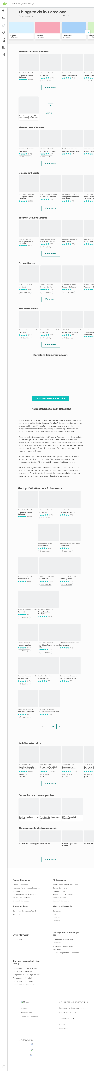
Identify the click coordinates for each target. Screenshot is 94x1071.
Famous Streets (27, 263)
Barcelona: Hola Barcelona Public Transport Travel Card (70, 768)
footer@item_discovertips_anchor (73, 1008)
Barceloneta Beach (25, 579)
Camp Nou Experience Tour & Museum (24, 912)
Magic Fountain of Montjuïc (26, 242)
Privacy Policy (26, 1012)
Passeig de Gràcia (69, 287)
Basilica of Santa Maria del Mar (49, 646)
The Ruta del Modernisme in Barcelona (50, 818)
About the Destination (63, 906)
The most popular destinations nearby (38, 828)
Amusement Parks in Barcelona (65, 885)
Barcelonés (57, 921)
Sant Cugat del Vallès (69, 845)
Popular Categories (21, 880)
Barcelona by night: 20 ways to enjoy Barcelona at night (28, 116)
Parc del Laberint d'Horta (72, 151)
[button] (87, 32)
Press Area (63, 1029)
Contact (62, 1024)
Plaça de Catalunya (47, 241)
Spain (55, 914)
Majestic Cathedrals (29, 173)
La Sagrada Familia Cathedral (26, 76)
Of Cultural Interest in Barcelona (25, 894)
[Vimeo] (28, 1035)
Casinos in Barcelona (61, 898)
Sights (13, 35)
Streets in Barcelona (21, 891)
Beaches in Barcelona (61, 891)
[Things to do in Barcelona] (59, 726)
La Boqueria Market (69, 75)
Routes (40, 35)
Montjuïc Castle (44, 678)
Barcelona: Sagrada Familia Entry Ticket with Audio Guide (28, 768)
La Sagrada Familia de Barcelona (70, 197)
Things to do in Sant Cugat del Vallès (27, 975)
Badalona (45, 844)
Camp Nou (43, 579)
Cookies (24, 1008)
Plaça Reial (66, 241)
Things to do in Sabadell (22, 978)
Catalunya (57, 917)
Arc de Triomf (45, 332)
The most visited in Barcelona (34, 51)
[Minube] (5, 3)
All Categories (59, 880)
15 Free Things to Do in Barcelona (70, 818)
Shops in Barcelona (20, 885)
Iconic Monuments (28, 308)
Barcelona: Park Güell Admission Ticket (48, 768)
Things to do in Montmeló (23, 981)
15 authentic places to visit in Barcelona (29, 818)
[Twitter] (25, 1035)
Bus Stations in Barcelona (63, 894)
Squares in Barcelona (21, 898)
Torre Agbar (64, 645)
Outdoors (67, 35)
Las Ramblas (23, 287)
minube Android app (67, 1012)
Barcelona (57, 911)
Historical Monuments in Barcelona (26, 888)
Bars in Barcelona (60, 888)
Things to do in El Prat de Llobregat (26, 968)
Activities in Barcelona (30, 743)
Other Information (21, 935)
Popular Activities (20, 906)
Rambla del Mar (46, 287)
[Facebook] (22, 1035)
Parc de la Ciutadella (48, 151)
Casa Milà (22, 332)
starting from (23, 774)
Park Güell (44, 75)
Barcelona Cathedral (48, 197)
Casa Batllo (64, 545)
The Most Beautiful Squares (33, 217)
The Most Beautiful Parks (31, 127)
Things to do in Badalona (22, 971)
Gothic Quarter (66, 579)
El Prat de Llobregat (29, 844)
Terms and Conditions (29, 1017)
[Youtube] (31, 1035)
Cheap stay (17, 939)
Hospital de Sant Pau (70, 332)
